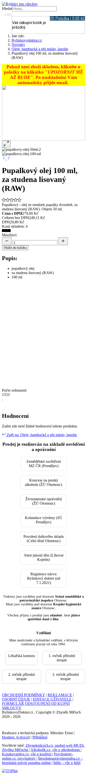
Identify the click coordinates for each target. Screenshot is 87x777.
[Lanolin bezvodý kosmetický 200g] (4, 159)
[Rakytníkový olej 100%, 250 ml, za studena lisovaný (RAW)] (9, 159)
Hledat (7, 8)
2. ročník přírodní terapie (21, 676)
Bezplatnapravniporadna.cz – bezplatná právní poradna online (42, 760)
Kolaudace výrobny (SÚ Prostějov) (43, 520)
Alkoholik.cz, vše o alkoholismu (55, 750)
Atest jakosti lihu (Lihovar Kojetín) (44, 557)
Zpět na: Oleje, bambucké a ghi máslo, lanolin (41, 435)
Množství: (9, 235)
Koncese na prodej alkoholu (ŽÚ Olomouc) (43, 482)
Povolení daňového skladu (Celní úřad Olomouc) (43, 538)
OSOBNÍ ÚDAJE (16, 699)
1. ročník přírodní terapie (62, 658)
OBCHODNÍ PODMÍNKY (23, 695)
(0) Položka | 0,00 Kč (67, 18)
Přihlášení (39, 737)
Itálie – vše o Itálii (66, 763)
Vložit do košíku (15, 248)
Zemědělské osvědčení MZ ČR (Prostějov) (43, 463)
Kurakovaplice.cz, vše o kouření (27, 754)
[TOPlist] (10, 771)
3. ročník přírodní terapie (65, 676)
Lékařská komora (21, 656)
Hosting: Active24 (16, 737)
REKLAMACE (60, 695)
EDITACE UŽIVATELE (52, 699)
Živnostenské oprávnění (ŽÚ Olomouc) (43, 501)
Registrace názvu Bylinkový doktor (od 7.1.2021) (43, 578)
